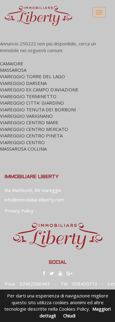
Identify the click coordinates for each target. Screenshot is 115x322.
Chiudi (69, 315)
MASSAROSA (13, 70)
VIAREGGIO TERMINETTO (28, 96)
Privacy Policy (19, 211)
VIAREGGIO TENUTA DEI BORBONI (38, 109)
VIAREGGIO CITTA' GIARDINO (32, 103)
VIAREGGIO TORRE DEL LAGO (32, 76)
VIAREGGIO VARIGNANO (26, 116)
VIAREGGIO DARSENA (23, 83)
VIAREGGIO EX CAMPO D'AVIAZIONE (39, 89)
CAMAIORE (11, 63)
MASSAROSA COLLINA (23, 149)
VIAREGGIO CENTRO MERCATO (34, 129)
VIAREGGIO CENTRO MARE (29, 122)
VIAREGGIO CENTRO (22, 142)
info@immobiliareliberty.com (34, 200)
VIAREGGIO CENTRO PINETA (31, 135)
